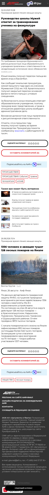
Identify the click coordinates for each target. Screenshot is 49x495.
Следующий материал (23, 488)
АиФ (19, 286)
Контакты (7, 407)
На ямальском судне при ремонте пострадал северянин (25, 217)
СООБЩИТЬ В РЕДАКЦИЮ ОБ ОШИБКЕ (21, 410)
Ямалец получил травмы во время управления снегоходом (25, 201)
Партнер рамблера (24, 483)
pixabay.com (6, 71)
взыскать (19, 131)
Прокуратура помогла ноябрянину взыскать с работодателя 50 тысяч (26, 209)
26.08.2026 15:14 (8, 238)
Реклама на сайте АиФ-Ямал (17, 397)
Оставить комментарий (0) (24, 153)
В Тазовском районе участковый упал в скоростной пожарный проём (27, 193)
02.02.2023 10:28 (8, 10)
